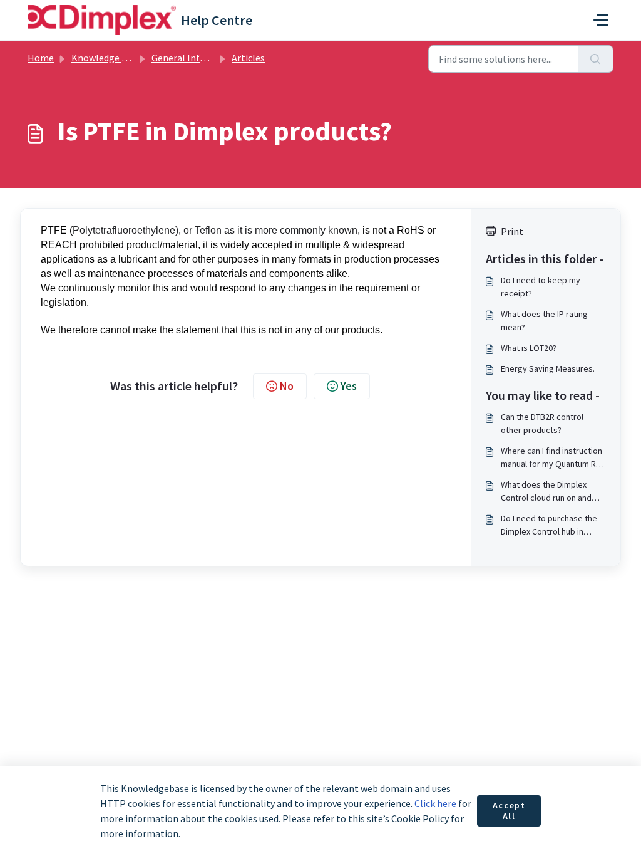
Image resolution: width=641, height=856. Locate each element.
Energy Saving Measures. (548, 368)
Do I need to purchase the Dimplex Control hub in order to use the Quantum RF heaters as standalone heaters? (549, 525)
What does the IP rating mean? (544, 320)
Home (41, 57)
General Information (196, 57)
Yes (349, 385)
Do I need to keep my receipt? (540, 286)
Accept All (509, 811)
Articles (248, 57)
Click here (435, 803)
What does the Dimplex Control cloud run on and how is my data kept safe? (549, 491)
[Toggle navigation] (600, 20)
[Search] (595, 59)
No (287, 385)
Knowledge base (106, 57)
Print (512, 231)
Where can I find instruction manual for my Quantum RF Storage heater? (551, 458)
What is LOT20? (528, 347)
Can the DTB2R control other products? (542, 423)
